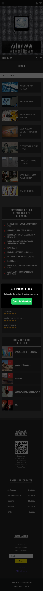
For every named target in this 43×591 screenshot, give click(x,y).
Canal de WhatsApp (22, 301)
